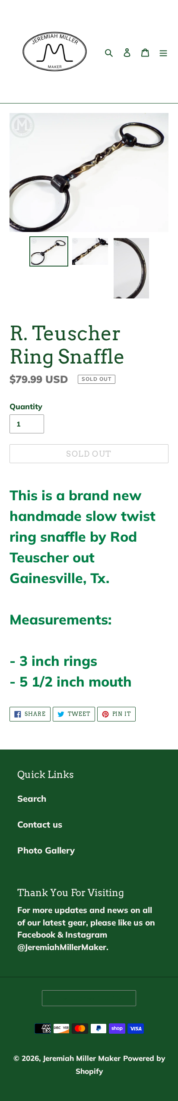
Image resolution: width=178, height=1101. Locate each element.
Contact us (39, 824)
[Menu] (163, 52)
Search (31, 798)
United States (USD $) (86, 998)
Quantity (26, 406)
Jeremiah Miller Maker (82, 1058)
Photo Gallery (46, 850)
